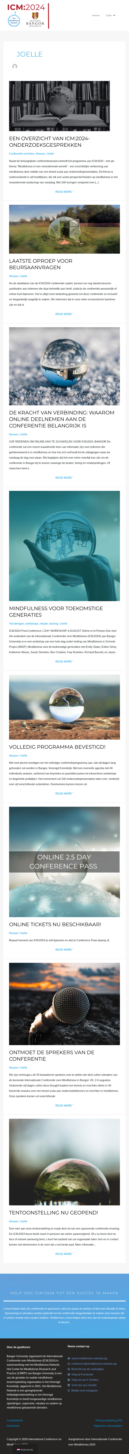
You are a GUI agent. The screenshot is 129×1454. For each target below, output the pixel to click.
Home (95, 15)
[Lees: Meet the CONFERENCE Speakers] (64, 1003)
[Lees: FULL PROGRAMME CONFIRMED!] (64, 707)
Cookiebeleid (15, 1420)
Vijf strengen (16, 623)
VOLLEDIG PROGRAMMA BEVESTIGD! (57, 747)
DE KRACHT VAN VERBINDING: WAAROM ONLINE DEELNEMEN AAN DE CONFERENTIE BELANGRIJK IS (62, 419)
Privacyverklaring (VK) (109, 1420)
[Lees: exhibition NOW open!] (64, 1161)
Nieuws (40, 153)
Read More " (64, 191)
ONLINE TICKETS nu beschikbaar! (55, 924)
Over (109, 15)
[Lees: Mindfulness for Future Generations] (64, 545)
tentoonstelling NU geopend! (53, 1213)
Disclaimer (13, 1425)
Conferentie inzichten (21, 153)
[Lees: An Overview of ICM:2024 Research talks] (59, 106)
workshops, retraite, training (41, 623)
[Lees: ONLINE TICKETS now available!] (64, 861)
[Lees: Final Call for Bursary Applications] (64, 229)
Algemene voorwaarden (108, 1425)
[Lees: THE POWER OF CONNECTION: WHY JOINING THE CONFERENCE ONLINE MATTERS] (64, 366)
